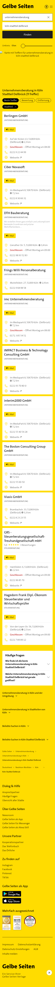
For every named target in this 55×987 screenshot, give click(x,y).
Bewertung (27, 100)
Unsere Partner (11, 836)
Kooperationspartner (13, 842)
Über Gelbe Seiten (13, 809)
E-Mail (11, 129)
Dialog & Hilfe (11, 786)
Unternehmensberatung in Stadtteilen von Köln (23, 711)
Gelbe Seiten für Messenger (16, 823)
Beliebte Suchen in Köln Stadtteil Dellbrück (23, 739)
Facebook (7, 869)
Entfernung (43, 100)
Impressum (8, 944)
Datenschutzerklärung (29, 944)
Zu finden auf (11, 859)
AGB (36, 949)
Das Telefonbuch (10, 846)
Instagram (7, 865)
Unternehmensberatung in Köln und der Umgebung (22, 694)
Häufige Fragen (9, 796)
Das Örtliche (8, 850)
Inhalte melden (9, 953)
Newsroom (8, 815)
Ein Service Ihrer (14, 975)
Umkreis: (9, 45)
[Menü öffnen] (51, 6)
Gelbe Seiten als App (12, 819)
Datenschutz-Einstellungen (15, 949)
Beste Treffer (10, 100)
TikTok (5, 877)
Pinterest (7, 873)
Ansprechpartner (11, 792)
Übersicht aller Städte (13, 800)
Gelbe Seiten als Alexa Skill (15, 827)
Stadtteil (8, 106)
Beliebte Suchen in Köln (14, 726)
